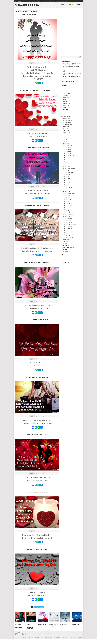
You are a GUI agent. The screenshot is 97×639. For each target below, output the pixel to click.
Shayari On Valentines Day (68, 237)
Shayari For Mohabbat (67, 205)
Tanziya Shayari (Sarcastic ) (68, 247)
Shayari (79, 4)
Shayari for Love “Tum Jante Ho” (37, 148)
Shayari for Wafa (66, 230)
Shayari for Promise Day (68, 214)
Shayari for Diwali (66, 166)
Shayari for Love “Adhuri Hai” (37, 320)
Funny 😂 (70, 4)
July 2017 (65, 111)
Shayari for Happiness (67, 182)
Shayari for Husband (67, 187)
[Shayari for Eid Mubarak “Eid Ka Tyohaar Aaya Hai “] (43, 617)
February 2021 (66, 91)
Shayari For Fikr (66, 180)
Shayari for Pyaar (66, 216)
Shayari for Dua (66, 170)
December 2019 (66, 101)
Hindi (37, 63)
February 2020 (66, 97)
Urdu (43, 63)
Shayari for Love (66, 201)
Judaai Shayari (66, 134)
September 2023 (66, 88)
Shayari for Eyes (66, 174)
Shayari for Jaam (66, 191)
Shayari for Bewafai (67, 149)
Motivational (35, 637)
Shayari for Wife (66, 234)
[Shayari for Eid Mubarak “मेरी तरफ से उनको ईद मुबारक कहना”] (77, 617)
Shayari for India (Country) (68, 189)
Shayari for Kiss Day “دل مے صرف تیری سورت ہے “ (37, 14)
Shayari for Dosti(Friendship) (69, 168)
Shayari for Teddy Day (67, 228)
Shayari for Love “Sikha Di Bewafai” (37, 205)
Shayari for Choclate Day (68, 159)
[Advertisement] (71, 31)
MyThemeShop (47, 633)
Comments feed (66, 260)
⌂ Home (62, 4)
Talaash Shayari (66, 243)
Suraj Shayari (65, 241)
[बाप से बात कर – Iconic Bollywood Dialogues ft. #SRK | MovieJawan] (20, 617)
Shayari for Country (67, 162)
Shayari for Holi (66, 184)
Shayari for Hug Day (67, 185)
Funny (24, 637)
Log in (64, 256)
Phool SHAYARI (66, 143)
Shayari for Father (66, 178)
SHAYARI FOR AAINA (67, 145)
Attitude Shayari (66, 118)
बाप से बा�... (25, 1)
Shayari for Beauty (67, 147)
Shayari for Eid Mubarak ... (48, 1)
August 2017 (65, 109)
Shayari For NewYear (67, 209)
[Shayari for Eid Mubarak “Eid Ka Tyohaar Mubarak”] (65, 617)
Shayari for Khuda (67, 195)
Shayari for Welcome (67, 232)
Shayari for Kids (66, 197)
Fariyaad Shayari (66, 126)
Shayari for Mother (67, 207)
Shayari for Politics (67, 212)
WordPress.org (66, 262)
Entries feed (65, 258)
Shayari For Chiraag (67, 157)
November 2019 (66, 103)
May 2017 (65, 113)
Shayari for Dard (66, 164)
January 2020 (65, 99)
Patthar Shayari (66, 141)
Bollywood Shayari (67, 122)
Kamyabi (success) (68, 637)
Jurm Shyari (65, 136)
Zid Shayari (65, 249)
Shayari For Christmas (67, 161)
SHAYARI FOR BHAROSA (68, 151)
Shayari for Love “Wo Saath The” (37, 377)
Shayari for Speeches (67, 222)
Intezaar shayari (66, 132)
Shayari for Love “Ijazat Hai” (37, 549)
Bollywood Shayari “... (34, 1)
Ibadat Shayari (66, 130)
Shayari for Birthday (67, 153)
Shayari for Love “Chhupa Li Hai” (37, 492)
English (32, 63)
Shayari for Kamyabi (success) (69, 193)
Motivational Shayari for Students (70, 137)
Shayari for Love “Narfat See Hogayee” (37, 262)
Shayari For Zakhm (67, 235)
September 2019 (66, 107)
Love (29, 637)
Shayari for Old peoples (68, 210)
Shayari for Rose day (67, 218)
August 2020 (65, 95)
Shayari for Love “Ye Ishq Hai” (37, 434)
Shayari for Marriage (67, 203)
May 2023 (65, 90)
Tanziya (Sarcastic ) (46, 637)
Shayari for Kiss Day (67, 199)
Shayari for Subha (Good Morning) (70, 224)
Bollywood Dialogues (67, 120)
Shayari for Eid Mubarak (68, 172)
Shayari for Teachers (67, 226)
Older (41, 607)
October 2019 (66, 105)
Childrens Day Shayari (67, 124)
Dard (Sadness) (57, 637)
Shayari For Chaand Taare (68, 155)
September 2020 (66, 93)
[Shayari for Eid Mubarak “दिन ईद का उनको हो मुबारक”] (54, 617)
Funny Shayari (66, 128)
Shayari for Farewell (67, 176)
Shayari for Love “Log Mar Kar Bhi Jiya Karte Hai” (37, 90)
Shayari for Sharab (67, 220)
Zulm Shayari (65, 251)
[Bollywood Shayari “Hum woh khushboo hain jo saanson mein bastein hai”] (31, 617)
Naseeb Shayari (66, 139)
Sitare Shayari (66, 239)
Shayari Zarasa (27, 5)
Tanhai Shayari (66, 245)
